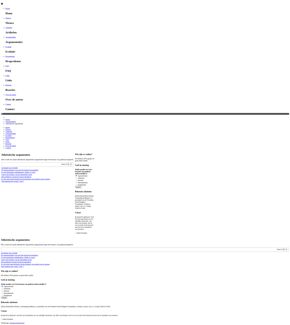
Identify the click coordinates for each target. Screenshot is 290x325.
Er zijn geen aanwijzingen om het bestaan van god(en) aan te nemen (25, 179)
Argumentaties (10, 37)
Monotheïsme (82, 183)
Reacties (8, 85)
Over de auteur (10, 95)
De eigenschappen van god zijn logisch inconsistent (19, 170)
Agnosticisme (82, 176)
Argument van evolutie (9, 168)
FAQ (7, 66)
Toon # (64, 164)
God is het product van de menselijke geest (16, 175)
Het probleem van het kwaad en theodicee (16, 177)
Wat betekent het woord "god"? (12, 181)
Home (7, 8)
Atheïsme (81, 178)
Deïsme (80, 180)
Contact (8, 104)
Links (7, 76)
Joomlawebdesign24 (17, 323)
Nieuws (8, 18)
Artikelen (8, 28)
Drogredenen (10, 56)
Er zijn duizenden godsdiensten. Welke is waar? (18, 172)
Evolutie (8, 47)
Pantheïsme (81, 185)
